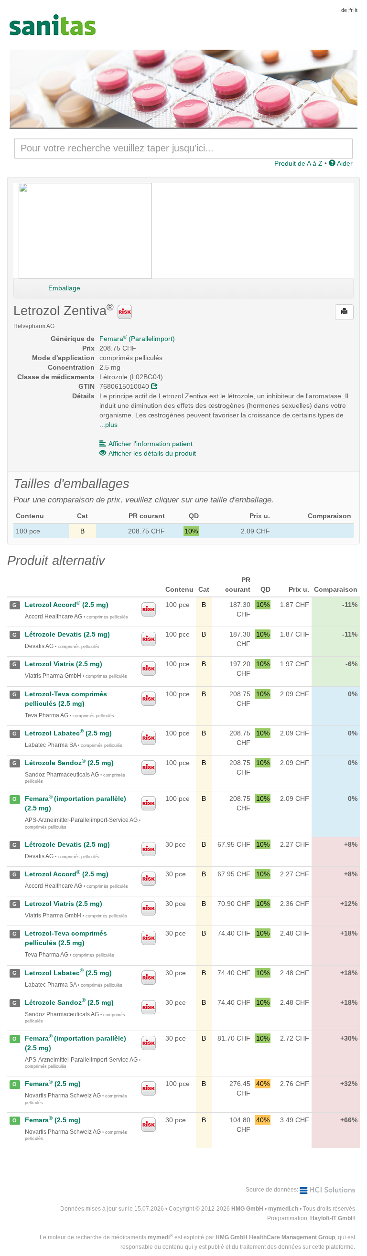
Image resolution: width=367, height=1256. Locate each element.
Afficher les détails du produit (152, 453)
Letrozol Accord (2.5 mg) (66, 604)
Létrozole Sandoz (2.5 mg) (69, 762)
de (344, 10)
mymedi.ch (283, 1208)
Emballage (64, 288)
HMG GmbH (247, 1208)
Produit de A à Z (298, 163)
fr (351, 10)
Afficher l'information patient (150, 443)
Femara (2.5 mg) (53, 1083)
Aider (344, 163)
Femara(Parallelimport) (137, 338)
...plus (108, 424)
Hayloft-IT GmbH (332, 1218)
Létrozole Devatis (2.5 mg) (67, 634)
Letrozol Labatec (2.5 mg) (68, 733)
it (356, 10)
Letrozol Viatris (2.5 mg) (63, 664)
